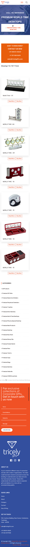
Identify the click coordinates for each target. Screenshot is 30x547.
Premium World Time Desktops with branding (16, 380)
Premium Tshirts (7, 353)
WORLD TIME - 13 (8, 210)
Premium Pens (6, 348)
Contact (3, 505)
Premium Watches (7, 367)
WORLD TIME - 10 (8, 182)
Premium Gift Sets (7, 293)
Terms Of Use (25, 545)
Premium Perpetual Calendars (10, 302)
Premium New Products (8, 325)
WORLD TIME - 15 (8, 267)
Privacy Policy (16, 545)
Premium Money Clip (7, 339)
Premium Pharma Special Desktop (11, 321)
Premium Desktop (7, 330)
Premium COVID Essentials (9, 376)
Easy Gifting (4, 508)
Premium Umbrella (7, 371)
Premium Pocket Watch (8, 344)
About (3, 499)
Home (2, 496)
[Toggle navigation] (22, 2)
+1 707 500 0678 (15, 55)
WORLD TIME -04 (8, 124)
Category (3, 502)
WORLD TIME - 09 (9, 153)
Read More (12, 101)
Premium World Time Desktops (10, 316)
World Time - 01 (8, 95)
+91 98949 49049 (15, 52)
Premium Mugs (6, 362)
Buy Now (19, 101)
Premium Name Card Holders (10, 298)
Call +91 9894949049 (15, 13)
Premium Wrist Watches (8, 311)
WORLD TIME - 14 (8, 239)
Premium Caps (6, 357)
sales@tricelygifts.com (15, 59)
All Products (5, 288)
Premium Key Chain (7, 334)
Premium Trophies (7, 307)
